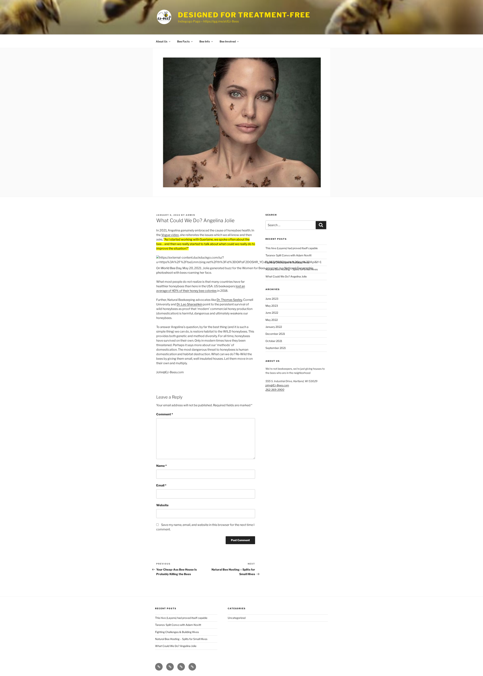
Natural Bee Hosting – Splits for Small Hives (291, 269)
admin (190, 215)
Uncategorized (236, 617)
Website (162, 505)
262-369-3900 (274, 389)
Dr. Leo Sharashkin (189, 304)
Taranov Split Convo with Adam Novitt (288, 255)
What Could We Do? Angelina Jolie (286, 276)
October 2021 (273, 341)
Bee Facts (183, 41)
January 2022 (273, 326)
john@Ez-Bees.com (277, 385)
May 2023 (271, 305)
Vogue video (170, 235)
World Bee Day (171, 268)
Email (161, 485)
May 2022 (271, 319)
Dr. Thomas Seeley (229, 300)
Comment (164, 414)
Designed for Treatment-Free (244, 15)
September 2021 (275, 348)
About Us (161, 41)
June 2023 (271, 298)
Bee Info (204, 41)
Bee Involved (228, 41)
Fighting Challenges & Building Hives (287, 262)
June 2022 (271, 312)
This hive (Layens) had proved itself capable (291, 248)
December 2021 (275, 333)
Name (161, 466)
